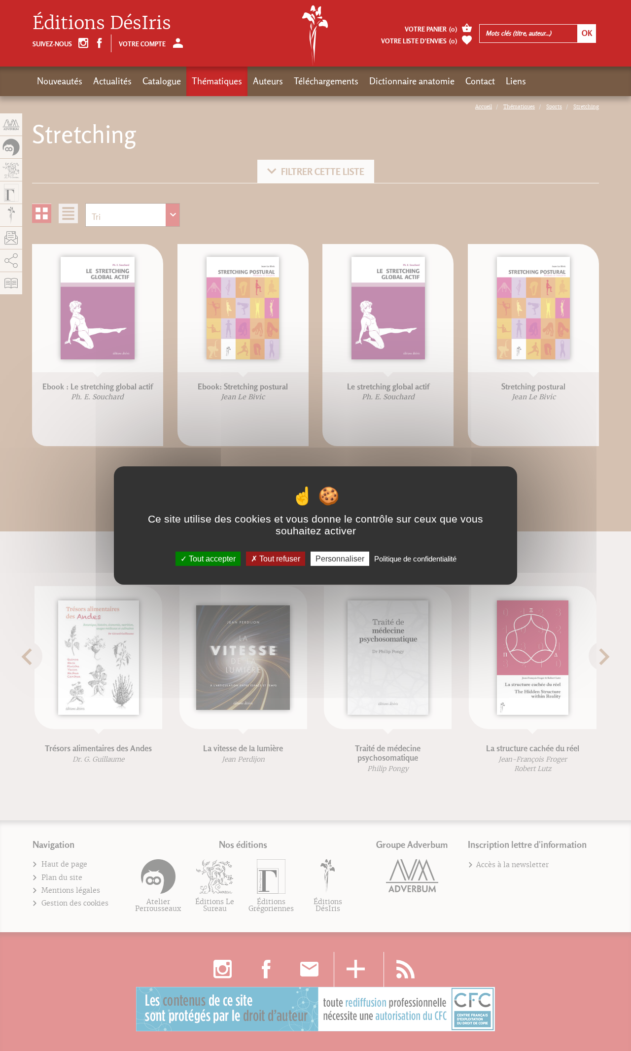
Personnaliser (340, 559)
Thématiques (217, 81)
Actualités (112, 81)
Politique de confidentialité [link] (415, 559)
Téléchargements (326, 81)
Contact (480, 81)
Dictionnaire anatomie (412, 81)
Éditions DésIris (102, 23)
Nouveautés (59, 81)
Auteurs (268, 81)
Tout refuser (278, 559)
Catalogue (161, 81)
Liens (516, 81)
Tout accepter (211, 559)
